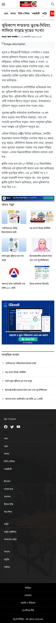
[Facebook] (6, 426)
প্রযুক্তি (6, 559)
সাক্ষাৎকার (8, 489)
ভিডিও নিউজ (24, 13)
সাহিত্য (7, 567)
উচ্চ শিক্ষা (8, 511)
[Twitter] (12, 426)
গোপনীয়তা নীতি (28, 610)
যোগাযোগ (28, 595)
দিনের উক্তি (8, 504)
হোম (6, 13)
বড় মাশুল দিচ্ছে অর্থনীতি (40, 228)
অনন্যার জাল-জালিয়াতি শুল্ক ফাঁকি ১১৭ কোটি (24, 399)
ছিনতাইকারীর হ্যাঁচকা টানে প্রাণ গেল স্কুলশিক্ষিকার (26, 390)
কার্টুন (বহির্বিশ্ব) (10, 532)
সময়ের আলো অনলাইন (10, 36)
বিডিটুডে (28, 588)
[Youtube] (18, 426)
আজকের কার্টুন (10, 539)
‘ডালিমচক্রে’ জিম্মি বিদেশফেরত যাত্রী (20, 363)
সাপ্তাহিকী (36, 13)
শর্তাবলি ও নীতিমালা (28, 603)
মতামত (7, 496)
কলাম (13, 13)
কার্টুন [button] (44, 13)
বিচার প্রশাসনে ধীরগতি (39, 283)
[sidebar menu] (3, 4)
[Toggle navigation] (52, 4)
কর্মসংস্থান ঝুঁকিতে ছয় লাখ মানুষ (18, 381)
